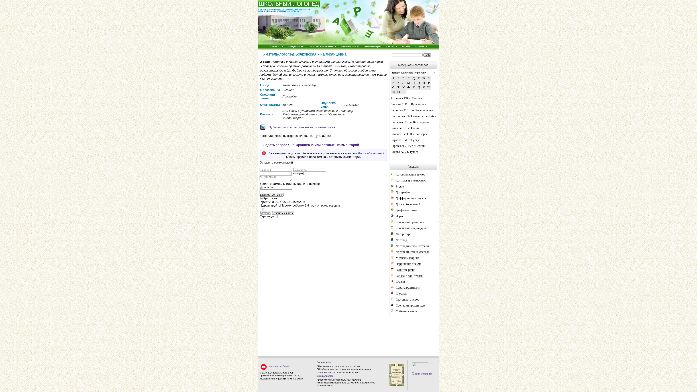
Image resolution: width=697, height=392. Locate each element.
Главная (275, 46)
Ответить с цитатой (283, 213)
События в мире (406, 311)
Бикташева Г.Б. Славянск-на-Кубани (415, 116)
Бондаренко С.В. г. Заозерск (409, 134)
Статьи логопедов (407, 299)
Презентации (348, 46)
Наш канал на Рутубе (279, 366)
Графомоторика (406, 210)
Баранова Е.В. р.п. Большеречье (412, 110)
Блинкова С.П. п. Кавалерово (410, 122)
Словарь (401, 293)
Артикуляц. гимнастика (411, 180)
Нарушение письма (408, 264)
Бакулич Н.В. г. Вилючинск (408, 104)
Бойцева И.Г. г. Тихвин (405, 128)
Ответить (266, 213)
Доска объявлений (371, 153)
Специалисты (296, 46)
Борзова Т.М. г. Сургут (405, 140)
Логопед (401, 240)
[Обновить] (266, 187)
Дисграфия (403, 192)
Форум (406, 46)
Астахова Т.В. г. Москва (406, 98)
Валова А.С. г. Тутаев (404, 152)
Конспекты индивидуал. (411, 228)
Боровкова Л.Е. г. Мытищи (408, 146)
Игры (399, 216)
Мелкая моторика (407, 258)
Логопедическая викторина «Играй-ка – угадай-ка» (295, 136)
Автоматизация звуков (410, 174)
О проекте (421, 46)
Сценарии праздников (410, 305)
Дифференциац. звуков (411, 198)
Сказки (400, 281)
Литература (403, 234)
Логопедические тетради (412, 246)
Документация (372, 46)
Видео (400, 186)
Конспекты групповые (410, 222)
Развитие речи (405, 269)
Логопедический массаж (412, 252)
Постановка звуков (321, 46)
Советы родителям (408, 287)
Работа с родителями (409, 275)
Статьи (390, 46)
